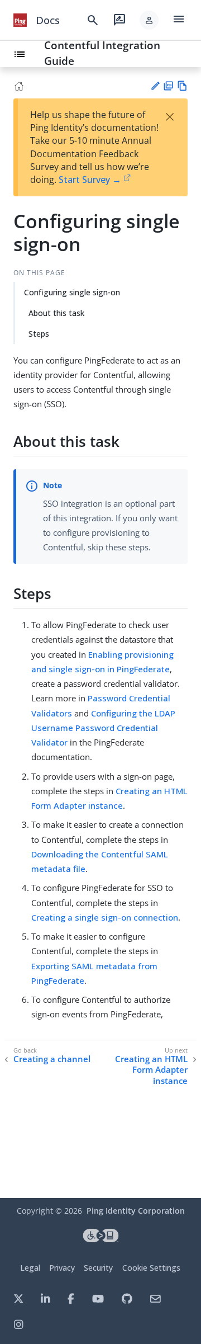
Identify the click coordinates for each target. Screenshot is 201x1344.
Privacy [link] (62, 1267)
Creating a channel (51, 1059)
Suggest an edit (155, 86)
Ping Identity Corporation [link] (136, 1210)
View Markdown (182, 86)
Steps (38, 333)
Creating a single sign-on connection (104, 917)
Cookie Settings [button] (151, 1267)
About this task (56, 313)
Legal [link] (30, 1267)
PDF (168, 86)
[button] (149, 20)
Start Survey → (90, 179)
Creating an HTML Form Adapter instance (151, 1070)
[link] (20, 20)
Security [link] (98, 1267)
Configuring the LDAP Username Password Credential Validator (103, 728)
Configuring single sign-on (72, 292)
